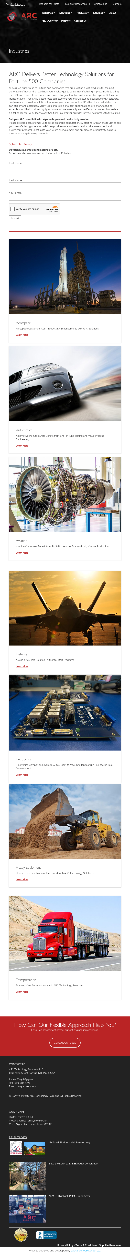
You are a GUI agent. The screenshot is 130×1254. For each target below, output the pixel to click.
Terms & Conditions (86, 1245)
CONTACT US (17, 1064)
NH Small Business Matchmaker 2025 (69, 1142)
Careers (117, 4)
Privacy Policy (65, 1245)
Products (82, 13)
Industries (47, 13)
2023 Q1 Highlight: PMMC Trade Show (69, 1196)
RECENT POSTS (18, 1137)
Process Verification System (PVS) (28, 1120)
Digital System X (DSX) (21, 1117)
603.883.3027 (17, 4)
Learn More (22, 335)
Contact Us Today (65, 1042)
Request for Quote (49, 4)
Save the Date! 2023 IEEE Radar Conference (73, 1163)
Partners (66, 20)
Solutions (64, 13)
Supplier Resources (76, 4)
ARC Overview (50, 20)
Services (98, 13)
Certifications (100, 4)
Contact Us (80, 20)
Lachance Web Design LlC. (86, 1250)
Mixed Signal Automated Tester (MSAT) (30, 1124)
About (112, 13)
